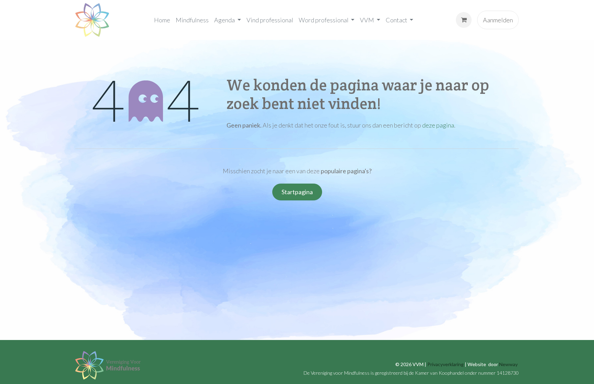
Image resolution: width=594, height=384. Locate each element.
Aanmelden (498, 20)
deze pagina (438, 125)
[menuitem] (162, 20)
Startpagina (297, 192)
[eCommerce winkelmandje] (464, 20)
